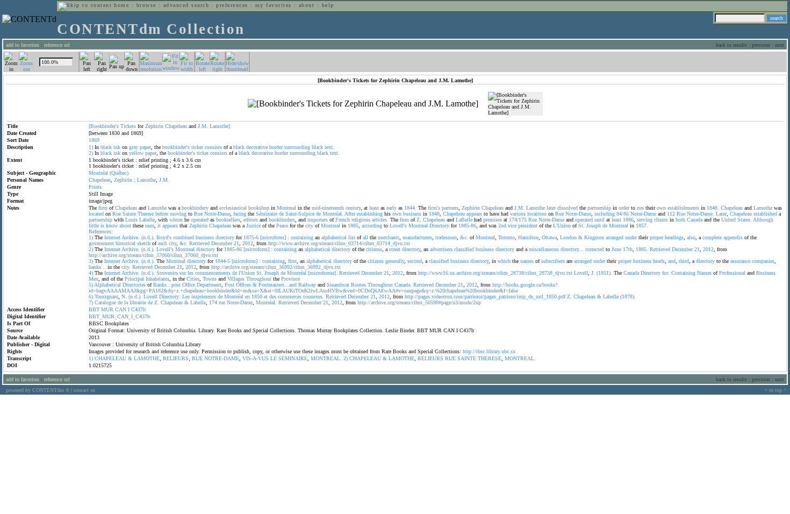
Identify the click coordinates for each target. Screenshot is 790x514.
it (159, 226)
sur (182, 273)
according (372, 226)
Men (93, 279)
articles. (380, 220)
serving (644, 220)
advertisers (441, 249)
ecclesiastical (233, 208)
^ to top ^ (775, 390)
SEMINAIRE (292, 358)
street (394, 249)
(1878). (628, 296)
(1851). (604, 273)
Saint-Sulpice (299, 214)
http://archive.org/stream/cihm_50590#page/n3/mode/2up (419, 302)
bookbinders (282, 220)
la (126, 302)
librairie (138, 302)
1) (91, 147)
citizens (374, 249)
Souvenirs (167, 273)
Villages (236, 279)
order (624, 208)
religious (360, 220)
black (106, 147)
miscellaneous (544, 249)
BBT (94, 309)
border (276, 147)
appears (474, 214)
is (102, 226)
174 (213, 302)
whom (176, 220)
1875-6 (250, 237)
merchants (388, 237)
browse (146, 5)
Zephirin (154, 126)
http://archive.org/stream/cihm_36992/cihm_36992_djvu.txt (276, 267)
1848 (434, 214)
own (661, 208)
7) (91, 302)
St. (581, 226)
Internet (112, 237)
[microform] (273, 237)
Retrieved (199, 243)
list (351, 237)
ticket (197, 147)
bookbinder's (176, 147)
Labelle (147, 220)
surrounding (297, 147)
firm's (434, 208)
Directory (439, 226)
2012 (247, 243)
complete (712, 237)
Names (704, 273)
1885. (642, 249)
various (518, 214)
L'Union (562, 226)
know (112, 226)
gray (133, 147)
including (604, 214)
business (412, 214)
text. (329, 147)
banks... (97, 267)
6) (91, 296)
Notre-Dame (217, 214)
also (691, 237)
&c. (464, 237)
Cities (192, 279)
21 (236, 243)
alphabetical (334, 237)
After (349, 214)
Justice (253, 226)
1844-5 (222, 261)
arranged (614, 237)
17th (628, 249)
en (247, 296)
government (101, 243)
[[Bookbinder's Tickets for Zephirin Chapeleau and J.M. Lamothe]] (363, 104)
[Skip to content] (85, 5)
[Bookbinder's (104, 126)
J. (593, 273)
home (121, 5)
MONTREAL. (326, 358)
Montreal (286, 208)
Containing (683, 273)
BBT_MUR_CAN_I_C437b (119, 316)
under (631, 237)
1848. (713, 208)
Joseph (593, 226)
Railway (307, 285)
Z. (418, 220)
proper (656, 237)
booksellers (228, 220)
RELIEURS (176, 358)
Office (188, 285)
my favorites (273, 5)
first (292, 261)
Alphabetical (107, 285)
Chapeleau (176, 126)
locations (537, 214)
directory (225, 237)
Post (229, 285)
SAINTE (466, 358)
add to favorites (22, 45)
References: (101, 231)
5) (91, 285)
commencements (213, 273)
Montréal (98, 173)
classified (464, 249)
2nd (502, 226)
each (162, 243)
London (568, 237)
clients (661, 220)
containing (302, 237)
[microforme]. (322, 273)
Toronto (506, 237)
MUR (107, 309)
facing (239, 214)
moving (178, 214)
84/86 (622, 214)
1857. (642, 226)
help (328, 5)
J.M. (203, 126)
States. (744, 220)
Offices (243, 285)
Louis (131, 220)
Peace (282, 226)
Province (290, 279)
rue (222, 302)
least (374, 208)
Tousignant (106, 296)
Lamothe (146, 180)
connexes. (313, 296)
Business (765, 273)
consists (213, 147)
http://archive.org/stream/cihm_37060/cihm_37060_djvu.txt (153, 255)
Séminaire (266, 214)
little (94, 226)
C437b (138, 309)
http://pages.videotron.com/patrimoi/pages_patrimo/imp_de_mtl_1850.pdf (485, 296)
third (684, 261)
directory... (572, 249)
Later (721, 214)
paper (145, 147)
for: (666, 273)
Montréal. (332, 214)
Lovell (581, 273)
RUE (197, 358)
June (616, 249)
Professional (732, 273)
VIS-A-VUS (255, 358)
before (161, 214)
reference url (57, 45)
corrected (594, 249)
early (391, 208)
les (190, 273)
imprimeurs (203, 296)
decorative (257, 147)
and (672, 261)
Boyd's (163, 237)
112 (671, 214)
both (680, 220)
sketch (143, 243)
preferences (232, 5)
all (365, 237)
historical (125, 243)
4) (91, 273)
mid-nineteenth (328, 208)
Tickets (128, 126)
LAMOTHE (147, 358)
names (527, 261)
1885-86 (467, 226)
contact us (84, 390)
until (599, 220)
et (266, 296)
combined (183, 237)
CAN (120, 309)
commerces (289, 296)
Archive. (130, 237)
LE (273, 358)
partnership (599, 208)
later (551, 208)
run (640, 208)
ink (116, 147)
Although (763, 220)
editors (250, 220)
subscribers (553, 261)
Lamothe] (220, 126)
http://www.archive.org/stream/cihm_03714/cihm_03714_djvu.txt (339, 243)
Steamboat (338, 285)
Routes (358, 285)
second (414, 261)
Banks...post (167, 285)
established (765, 214)
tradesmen (446, 237)
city (309, 226)
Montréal (296, 273)
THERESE (489, 358)
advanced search (186, 5)
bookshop (258, 208)
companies (763, 261)
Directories (134, 285)
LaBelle (464, 220)
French (342, 220)
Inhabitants (157, 279)
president (527, 226)
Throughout (258, 279)
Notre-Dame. (700, 214)
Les (186, 296)
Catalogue (105, 302)
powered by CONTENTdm (37, 390)
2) (91, 153)
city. (126, 267)
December (221, 243)
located (96, 214)
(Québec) (119, 173)
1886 (628, 220)
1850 (257, 296)
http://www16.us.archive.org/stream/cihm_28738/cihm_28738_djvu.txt (495, 273)
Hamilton (528, 237)
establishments (683, 208)
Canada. (403, 285)
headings (674, 237)
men (149, 226)
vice (512, 226)
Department (209, 285)
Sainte (129, 214)
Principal (134, 279)
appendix (733, 237)
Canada (694, 220)
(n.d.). (148, 237)
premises (492, 220)
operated (200, 220)
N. (124, 296)
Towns (210, 279)
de (281, 214)
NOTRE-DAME (221, 358)
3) (91, 261)
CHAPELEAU (110, 358)
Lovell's (398, 226)
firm (102, 208)
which (504, 261)
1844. (410, 208)
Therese (146, 214)
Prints (95, 187)
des (272, 296)
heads (659, 261)
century (353, 208)
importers (317, 220)
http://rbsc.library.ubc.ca (489, 351)
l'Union (247, 273)
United (728, 220)
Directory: (170, 296)
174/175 (518, 220)
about (306, 5)
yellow (136, 153)
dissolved (567, 208)
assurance (740, 261)
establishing (370, 214)
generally (394, 261)
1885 (353, 226)
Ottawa (549, 237)
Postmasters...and (277, 285)
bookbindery (195, 208)
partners (450, 208)
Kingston (594, 237)
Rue (116, 214)
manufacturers (417, 237)
